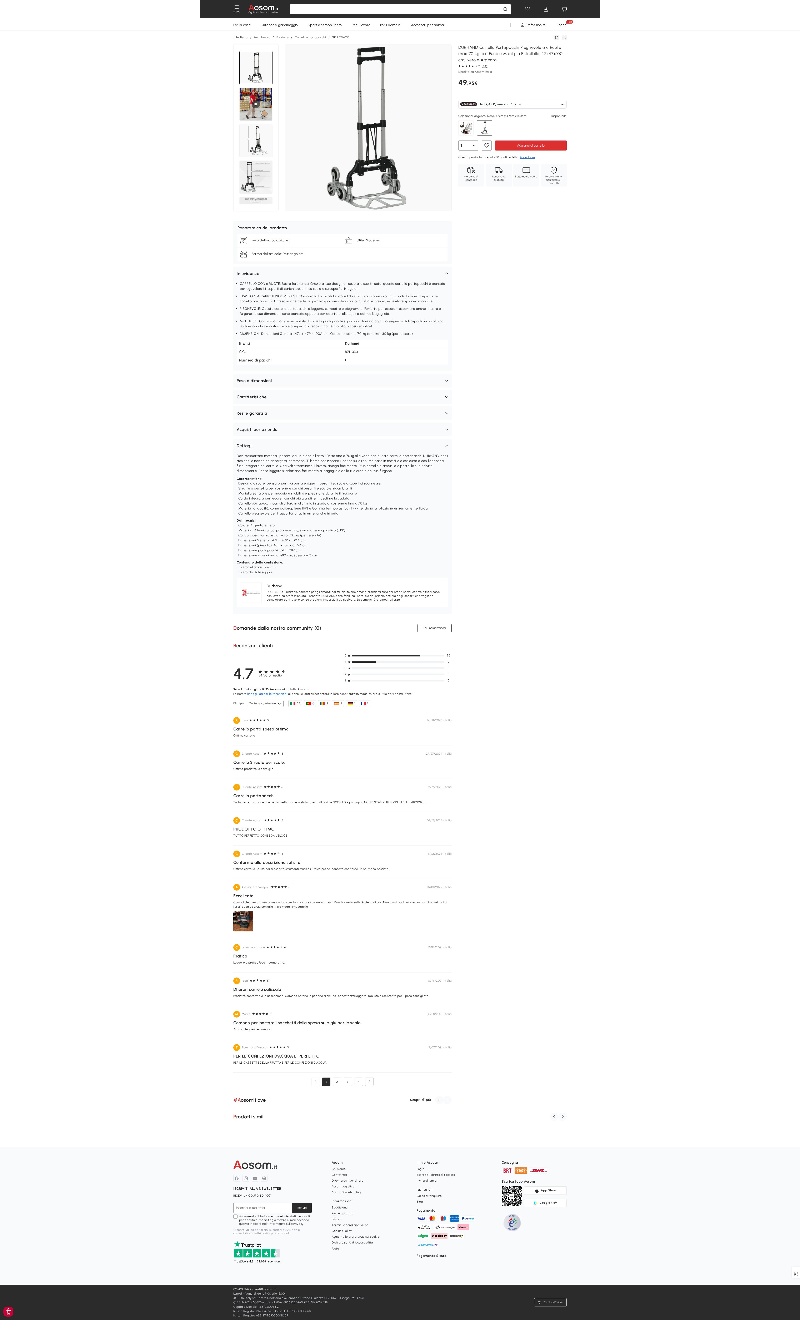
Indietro (242, 37)
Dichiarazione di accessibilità (352, 1242)
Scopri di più (420, 1100)
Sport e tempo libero (325, 25)
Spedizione (340, 1207)
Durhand (352, 343)
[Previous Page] (315, 1082)
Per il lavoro (361, 25)
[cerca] (505, 9)
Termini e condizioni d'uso (350, 1225)
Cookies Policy (342, 1231)
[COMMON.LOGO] (263, 9)
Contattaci (339, 1175)
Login (420, 1169)
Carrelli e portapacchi (310, 37)
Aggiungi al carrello (531, 145)
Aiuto (335, 1248)
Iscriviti (302, 1208)
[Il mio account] (545, 9)
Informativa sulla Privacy (286, 1224)
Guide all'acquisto (429, 1196)
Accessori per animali (428, 25)
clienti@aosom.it (264, 1289)
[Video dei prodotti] (256, 104)
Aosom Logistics (343, 1186)
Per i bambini (390, 25)
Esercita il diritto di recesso (436, 1175)
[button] (342, 273)
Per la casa (242, 25)
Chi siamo (339, 1169)
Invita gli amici (427, 1180)
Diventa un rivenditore (347, 1180)
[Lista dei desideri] (527, 9)
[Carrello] (564, 9)
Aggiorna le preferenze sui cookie (355, 1236)
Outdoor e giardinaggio (279, 25)
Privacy (337, 1219)
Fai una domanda (435, 628)
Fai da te (282, 37)
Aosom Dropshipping (346, 1192)
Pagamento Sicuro (431, 1256)
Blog (420, 1201)
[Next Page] (369, 1082)
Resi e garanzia (343, 1213)
